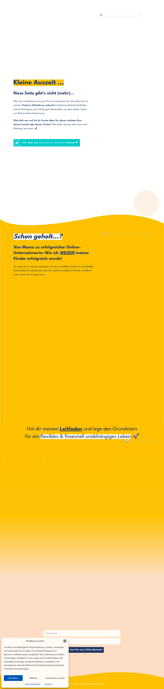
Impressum (48, 684)
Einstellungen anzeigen (55, 678)
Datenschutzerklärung (32, 684)
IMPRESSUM (85, 684)
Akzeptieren (13, 678)
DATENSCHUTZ (97, 684)
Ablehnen (33, 678)
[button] (65, 641)
